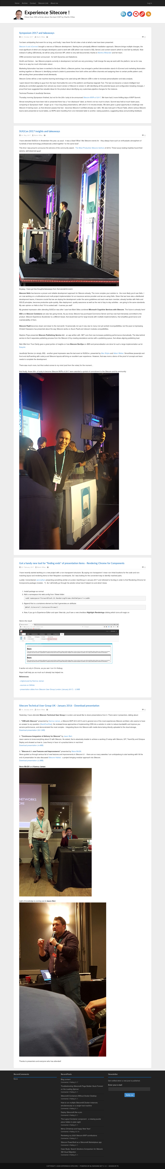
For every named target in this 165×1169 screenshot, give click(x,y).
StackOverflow (45, 724)
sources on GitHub (27, 685)
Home (17, 3)
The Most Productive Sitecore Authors (89, 148)
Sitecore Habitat (55, 757)
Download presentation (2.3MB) (31, 760)
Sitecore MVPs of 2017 (92, 97)
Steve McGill (76, 751)
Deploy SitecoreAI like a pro (71, 1112)
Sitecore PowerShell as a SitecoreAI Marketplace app (81, 1142)
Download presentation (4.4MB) (31, 745)
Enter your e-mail (115, 1085)
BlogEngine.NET (96, 1166)
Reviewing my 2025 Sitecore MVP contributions (79, 1135)
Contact (33, 3)
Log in (149, 3)
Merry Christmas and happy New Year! (75, 1128)
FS (117, 1166)
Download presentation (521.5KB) (32, 730)
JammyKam (41, 580)
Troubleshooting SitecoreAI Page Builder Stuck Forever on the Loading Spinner (82, 1087)
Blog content (65, 1079)
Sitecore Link (43, 3)
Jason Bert (68, 736)
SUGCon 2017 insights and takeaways (39, 131)
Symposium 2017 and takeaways (36, 33)
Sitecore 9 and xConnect (28, 46)
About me (54, 3)
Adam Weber (118, 353)
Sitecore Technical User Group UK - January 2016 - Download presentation (59, 706)
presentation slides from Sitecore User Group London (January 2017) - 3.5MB (50, 689)
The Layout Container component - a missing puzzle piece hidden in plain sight (81, 1120)
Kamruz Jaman (54, 721)
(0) (145, 37)
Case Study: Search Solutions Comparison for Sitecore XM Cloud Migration (82, 1150)
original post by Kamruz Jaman (32, 681)
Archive (25, 3)
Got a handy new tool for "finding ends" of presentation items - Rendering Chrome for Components (71, 563)
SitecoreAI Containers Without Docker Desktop (79, 1096)
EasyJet (22, 347)
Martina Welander (104, 52)
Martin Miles (40, 37)
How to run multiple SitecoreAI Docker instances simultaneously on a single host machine (79, 1104)
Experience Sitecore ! (47, 12)
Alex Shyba (105, 353)
